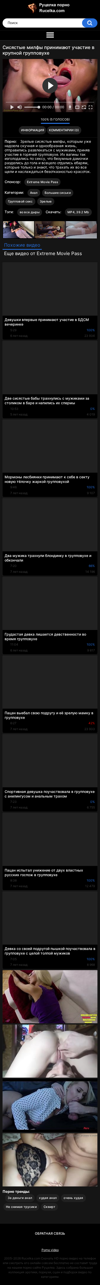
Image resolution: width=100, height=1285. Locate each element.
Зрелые (46, 201)
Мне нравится (29, 120)
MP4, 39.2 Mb (78, 212)
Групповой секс (20, 201)
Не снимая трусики (21, 1207)
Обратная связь (50, 1233)
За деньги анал (20, 1198)
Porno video (50, 1250)
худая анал (48, 1198)
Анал (34, 193)
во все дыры (29, 212)
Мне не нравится (35, 120)
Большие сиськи (58, 193)
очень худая (73, 1198)
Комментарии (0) (64, 130)
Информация (32, 130)
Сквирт (49, 1207)
